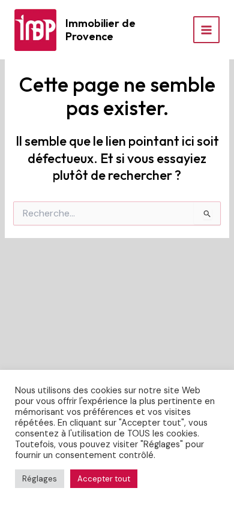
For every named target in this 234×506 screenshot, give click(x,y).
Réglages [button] (39, 479)
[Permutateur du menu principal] (206, 29)
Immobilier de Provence (100, 29)
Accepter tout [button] (103, 479)
